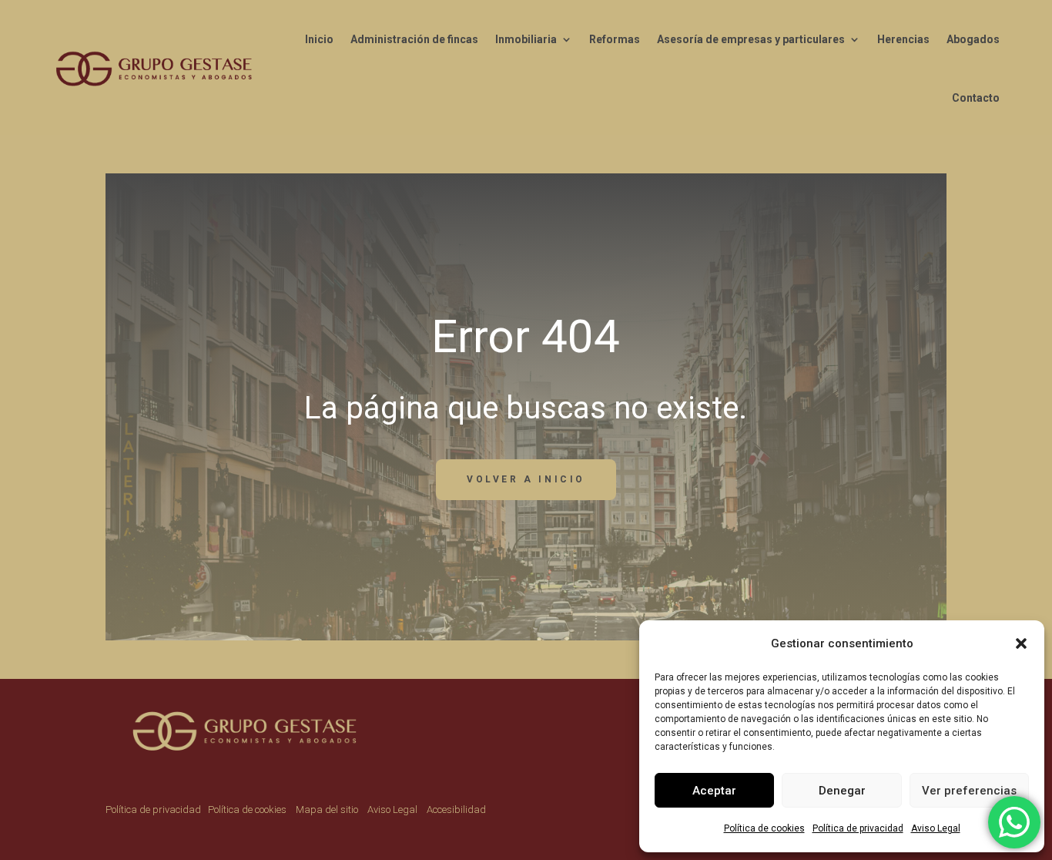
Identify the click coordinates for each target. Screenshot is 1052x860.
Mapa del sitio (327, 809)
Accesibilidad (456, 809)
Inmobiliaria (526, 39)
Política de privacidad (857, 828)
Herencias (903, 39)
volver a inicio (526, 479)
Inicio (319, 39)
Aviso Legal (935, 828)
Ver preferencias (969, 791)
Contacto (976, 98)
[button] (1021, 643)
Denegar (842, 791)
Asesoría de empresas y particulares (751, 39)
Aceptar (714, 791)
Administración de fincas (414, 39)
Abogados (973, 39)
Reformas (614, 39)
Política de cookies (764, 828)
